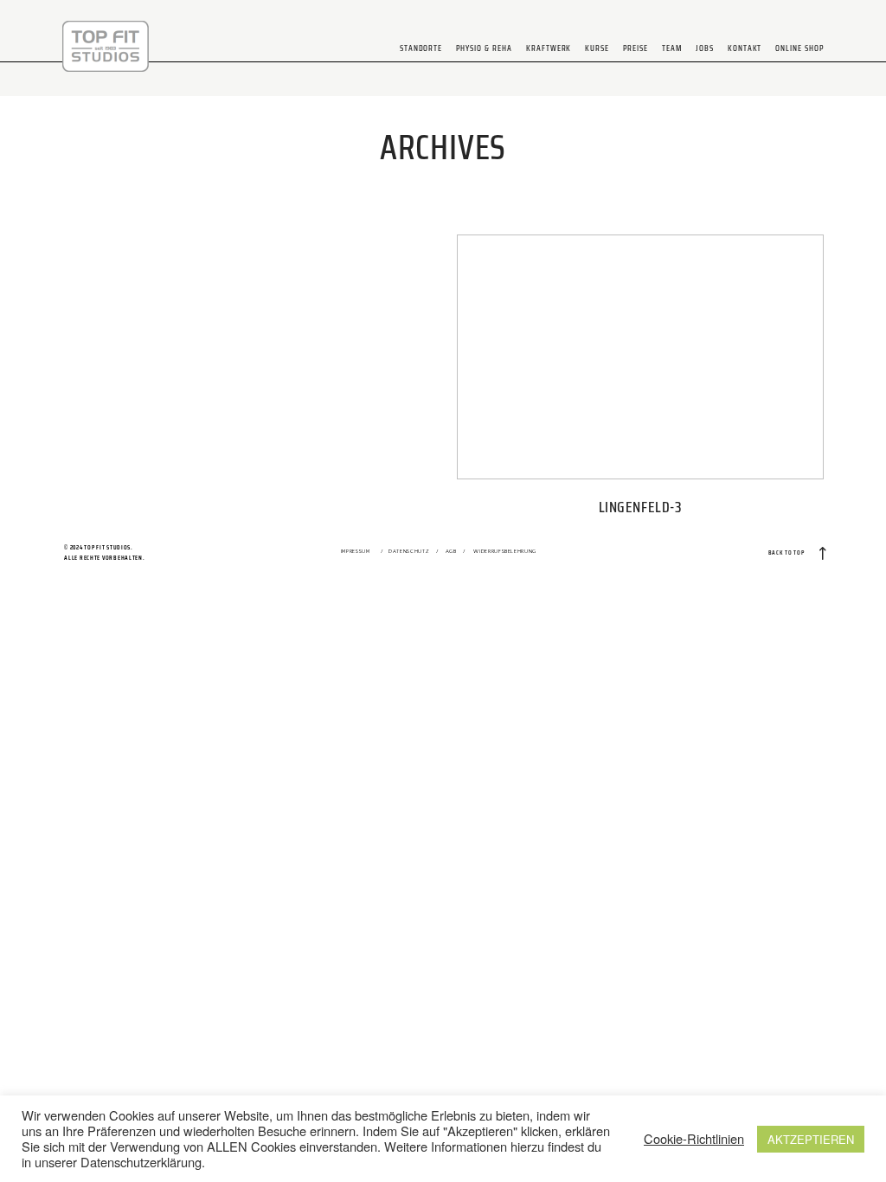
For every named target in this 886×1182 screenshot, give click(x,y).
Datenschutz (408, 551)
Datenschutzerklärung (141, 1162)
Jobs (705, 48)
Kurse (597, 48)
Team (672, 48)
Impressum (355, 551)
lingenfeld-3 (640, 383)
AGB (451, 551)
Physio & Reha (483, 48)
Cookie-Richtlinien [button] (694, 1139)
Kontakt (745, 48)
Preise (635, 48)
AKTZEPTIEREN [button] (810, 1139)
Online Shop (799, 48)
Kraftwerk (549, 48)
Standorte (421, 48)
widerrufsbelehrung (504, 551)
